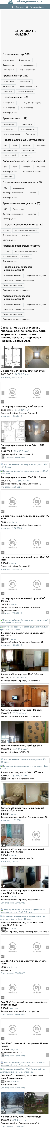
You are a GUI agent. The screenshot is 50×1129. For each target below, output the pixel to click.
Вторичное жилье (26, 65)
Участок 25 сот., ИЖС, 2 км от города (21, 1117)
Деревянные (28, 150)
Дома (5, 146)
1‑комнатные (8, 60)
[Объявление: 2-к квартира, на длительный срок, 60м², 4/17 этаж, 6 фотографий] (25, 622)
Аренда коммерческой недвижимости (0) (16, 297)
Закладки (20, 7)
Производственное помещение (16, 290)
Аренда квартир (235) (15, 76)
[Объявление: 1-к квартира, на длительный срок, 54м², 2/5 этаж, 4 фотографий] (13, 554)
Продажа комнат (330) (16, 97)
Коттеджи (27, 146)
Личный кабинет (37, 7)
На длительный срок (28, 86)
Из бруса (26, 155)
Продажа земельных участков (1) (22, 182)
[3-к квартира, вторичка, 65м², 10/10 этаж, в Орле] (25, 467)
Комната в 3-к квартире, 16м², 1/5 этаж (22, 674)
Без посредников (27, 70)
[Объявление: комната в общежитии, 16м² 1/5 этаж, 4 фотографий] (25, 707)
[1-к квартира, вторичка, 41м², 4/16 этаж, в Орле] (13, 368)
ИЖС (5, 188)
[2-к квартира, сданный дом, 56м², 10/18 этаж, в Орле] (13, 442)
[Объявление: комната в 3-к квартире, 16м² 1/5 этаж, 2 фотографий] (25, 671)
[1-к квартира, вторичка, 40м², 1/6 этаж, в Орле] (13, 404)
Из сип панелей (9, 155)
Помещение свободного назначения (18, 280)
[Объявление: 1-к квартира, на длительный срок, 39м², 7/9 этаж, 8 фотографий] (13, 513)
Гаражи (6, 230)
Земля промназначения (13, 193)
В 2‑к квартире (9, 108)
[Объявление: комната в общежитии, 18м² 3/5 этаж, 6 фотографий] (25, 743)
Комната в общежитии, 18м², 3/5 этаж (21, 746)
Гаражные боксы (10, 235)
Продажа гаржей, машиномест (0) (23, 224)
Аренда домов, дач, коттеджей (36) (24, 161)
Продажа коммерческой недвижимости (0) (17, 268)
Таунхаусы (41, 146)
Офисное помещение (12, 276)
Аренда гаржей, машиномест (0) (22, 246)
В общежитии (8, 103)
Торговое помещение (36, 276)
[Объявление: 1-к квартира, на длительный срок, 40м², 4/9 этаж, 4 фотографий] (13, 595)
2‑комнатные (24, 60)
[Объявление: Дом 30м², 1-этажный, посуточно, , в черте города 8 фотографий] (13, 958)
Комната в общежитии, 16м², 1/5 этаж (21, 710)
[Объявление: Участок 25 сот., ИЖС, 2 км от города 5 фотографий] (25, 1114)
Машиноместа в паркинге (26, 230)
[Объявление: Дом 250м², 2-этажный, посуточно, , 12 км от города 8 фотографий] (13, 1040)
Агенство (32, 193)
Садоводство (18, 188)
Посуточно (7, 91)
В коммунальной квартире (31, 103)
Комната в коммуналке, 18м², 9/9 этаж (22, 772)
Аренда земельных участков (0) (21, 203)
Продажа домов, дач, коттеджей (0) (24, 140)
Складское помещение (12, 285)
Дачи (15, 146)
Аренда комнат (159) (15, 118)
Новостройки (8, 70)
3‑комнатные (8, 65)
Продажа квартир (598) (16, 54)
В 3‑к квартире (27, 108)
